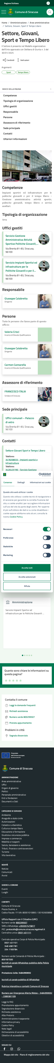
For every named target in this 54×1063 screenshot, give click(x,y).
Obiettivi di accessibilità (13, 1035)
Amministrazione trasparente (15, 1018)
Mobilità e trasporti (11, 841)
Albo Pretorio (8, 1015)
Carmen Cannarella (15, 365)
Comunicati (7, 872)
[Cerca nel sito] (50, 12)
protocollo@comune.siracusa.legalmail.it (25, 929)
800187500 (7, 959)
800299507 (21, 922)
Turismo (5, 851)
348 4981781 (10, 946)
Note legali (7, 1028)
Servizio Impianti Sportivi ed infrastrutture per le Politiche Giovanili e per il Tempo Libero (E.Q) (21, 267)
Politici (5, 791)
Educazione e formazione (13, 831)
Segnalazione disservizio (13, 1008)
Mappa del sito (11, 1054)
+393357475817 (27, 926)
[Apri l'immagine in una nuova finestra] (27, 166)
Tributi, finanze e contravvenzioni (17, 848)
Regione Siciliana (11, 3)
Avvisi (4, 875)
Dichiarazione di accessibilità (15, 1032)
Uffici (4, 784)
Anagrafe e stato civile (12, 818)
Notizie (5, 868)
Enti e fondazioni (9, 798)
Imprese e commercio (12, 838)
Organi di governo (10, 788)
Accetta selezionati (27, 576)
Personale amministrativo (14, 794)
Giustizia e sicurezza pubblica (15, 835)
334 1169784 (10, 949)
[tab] (22, 655)
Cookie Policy (16, 516)
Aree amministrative (11, 781)
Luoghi (5, 892)
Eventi (5, 889)
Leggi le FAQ (7, 1002)
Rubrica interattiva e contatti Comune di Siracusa (25, 986)
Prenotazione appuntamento (15, 1005)
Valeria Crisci (12, 332)
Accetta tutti (27, 567)
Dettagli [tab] (21, 482)
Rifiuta (27, 586)
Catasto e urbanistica (12, 825)
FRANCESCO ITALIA (15, 391)
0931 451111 (24, 932)
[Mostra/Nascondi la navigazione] (4, 12)
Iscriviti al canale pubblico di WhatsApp (20, 979)
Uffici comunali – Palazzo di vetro (20, 420)
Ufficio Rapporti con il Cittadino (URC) (20, 919)
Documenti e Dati (10, 801)
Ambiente (6, 815)
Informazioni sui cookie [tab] (40, 482)
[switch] (47, 537)
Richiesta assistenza (11, 1012)
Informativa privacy (11, 1022)
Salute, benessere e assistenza (16, 845)
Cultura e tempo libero (12, 828)
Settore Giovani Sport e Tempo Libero (25, 450)
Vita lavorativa (8, 855)
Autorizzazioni (8, 821)
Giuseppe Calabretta (16, 298)
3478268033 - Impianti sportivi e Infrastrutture (22, 461)
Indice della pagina (11, 89)
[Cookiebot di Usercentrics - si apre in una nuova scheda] (39, 474)
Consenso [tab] (7, 482)
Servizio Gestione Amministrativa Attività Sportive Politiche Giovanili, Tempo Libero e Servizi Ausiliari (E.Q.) (21, 240)
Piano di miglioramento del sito (34, 1054)
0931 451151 (10, 942)
